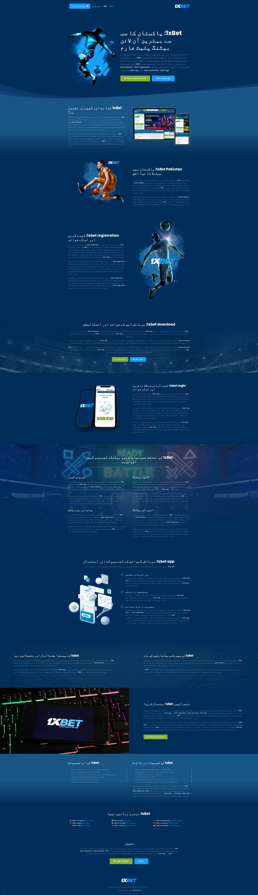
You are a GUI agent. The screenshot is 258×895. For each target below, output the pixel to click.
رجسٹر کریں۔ (96, 6)
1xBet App (139, 359)
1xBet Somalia (130, 823)
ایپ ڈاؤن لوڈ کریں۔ (78, 6)
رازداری (147, 887)
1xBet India (127, 821)
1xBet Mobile (122, 861)
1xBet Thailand (89, 821)
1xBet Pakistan (163, 78)
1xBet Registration (136, 78)
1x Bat (141, 861)
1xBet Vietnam (131, 826)
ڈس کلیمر (130, 887)
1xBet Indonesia (174, 826)
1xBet (111, 6)
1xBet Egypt (86, 823)
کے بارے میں (122, 887)
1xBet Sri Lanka (173, 823)
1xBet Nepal (86, 826)
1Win (105, 6)
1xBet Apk (121, 359)
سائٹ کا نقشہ (138, 887)
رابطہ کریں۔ (112, 887)
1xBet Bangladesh (176, 821)
